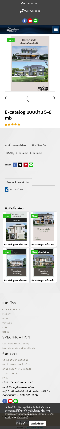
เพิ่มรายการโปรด (16, 145)
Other (5, 332)
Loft (4, 327)
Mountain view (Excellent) (18, 348)
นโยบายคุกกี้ (22, 417)
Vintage (7, 323)
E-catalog (22, 153)
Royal (5, 318)
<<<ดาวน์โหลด (16, 189)
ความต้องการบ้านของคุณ (16, 369)
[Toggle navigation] (55, 29)
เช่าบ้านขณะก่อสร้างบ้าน (16, 364)
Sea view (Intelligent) (15, 343)
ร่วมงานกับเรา (10, 373)
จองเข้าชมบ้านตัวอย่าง (15, 360)
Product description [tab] (18, 182)
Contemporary (11, 309)
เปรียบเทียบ (41, 145)
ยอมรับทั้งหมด (37, 423)
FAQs (5, 378)
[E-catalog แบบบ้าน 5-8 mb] (30, 64)
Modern (7, 314)
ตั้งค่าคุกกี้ (20, 423)
